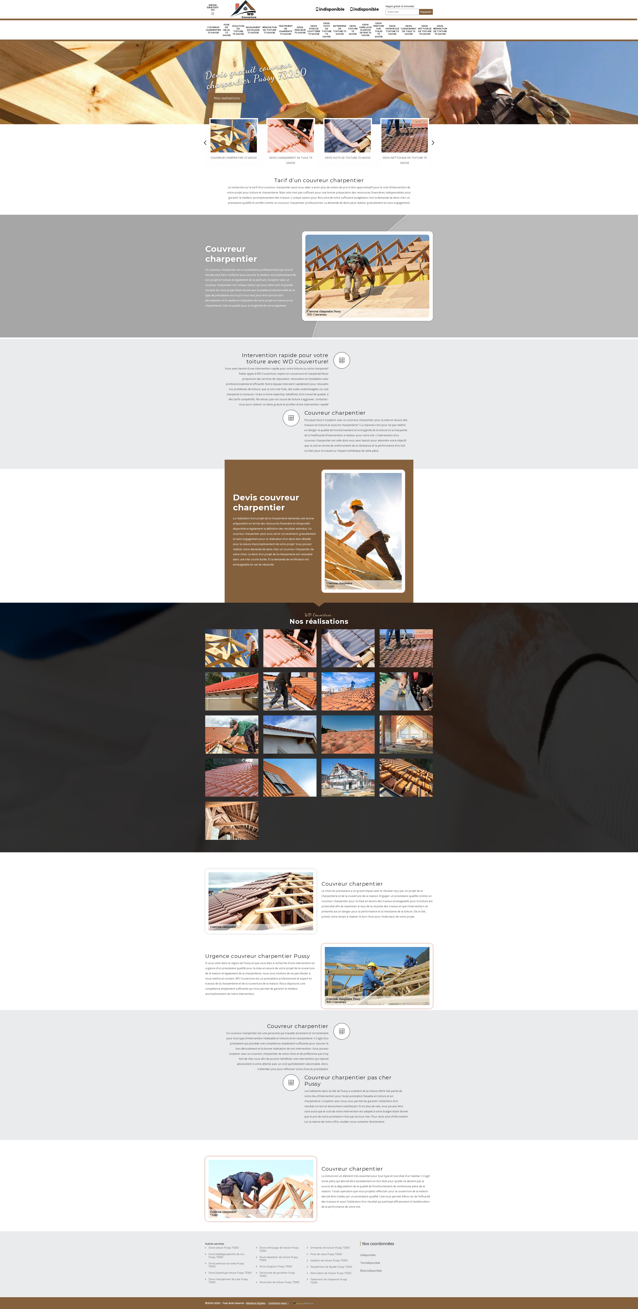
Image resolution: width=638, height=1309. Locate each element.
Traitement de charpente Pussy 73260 (328, 1281)
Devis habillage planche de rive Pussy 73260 (226, 1256)
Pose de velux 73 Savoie (226, 30)
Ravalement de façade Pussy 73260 (331, 1266)
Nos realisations (227, 98)
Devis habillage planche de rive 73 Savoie (365, 30)
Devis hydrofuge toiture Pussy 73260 (230, 1272)
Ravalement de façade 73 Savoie (253, 30)
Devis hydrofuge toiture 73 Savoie (392, 30)
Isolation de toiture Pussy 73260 (329, 1260)
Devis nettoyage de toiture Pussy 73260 (279, 1249)
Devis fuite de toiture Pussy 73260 (279, 1282)
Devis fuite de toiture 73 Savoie (326, 30)
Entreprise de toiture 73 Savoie (339, 30)
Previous (205, 142)
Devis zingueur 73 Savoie (300, 30)
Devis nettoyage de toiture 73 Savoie (424, 30)
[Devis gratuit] (212, 14)
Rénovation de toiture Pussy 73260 (330, 1273)
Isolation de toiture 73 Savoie (238, 30)
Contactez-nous (277, 1303)
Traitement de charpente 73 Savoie (285, 30)
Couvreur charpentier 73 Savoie (213, 30)
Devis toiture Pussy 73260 (224, 1247)
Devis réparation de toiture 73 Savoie (440, 30)
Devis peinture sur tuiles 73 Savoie (378, 30)
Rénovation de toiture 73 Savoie (269, 30)
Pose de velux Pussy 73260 (326, 1254)
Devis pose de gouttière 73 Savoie (313, 30)
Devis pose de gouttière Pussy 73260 (277, 1274)
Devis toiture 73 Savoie (353, 30)
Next (432, 142)
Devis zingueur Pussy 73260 (275, 1266)
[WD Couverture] (244, 9)
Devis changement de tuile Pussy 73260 (228, 1281)
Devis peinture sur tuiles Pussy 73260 (226, 1265)
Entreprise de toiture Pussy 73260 (330, 1247)
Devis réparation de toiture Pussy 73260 (278, 1259)
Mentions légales (256, 1303)
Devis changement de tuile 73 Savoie (408, 30)
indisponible (332, 9)
